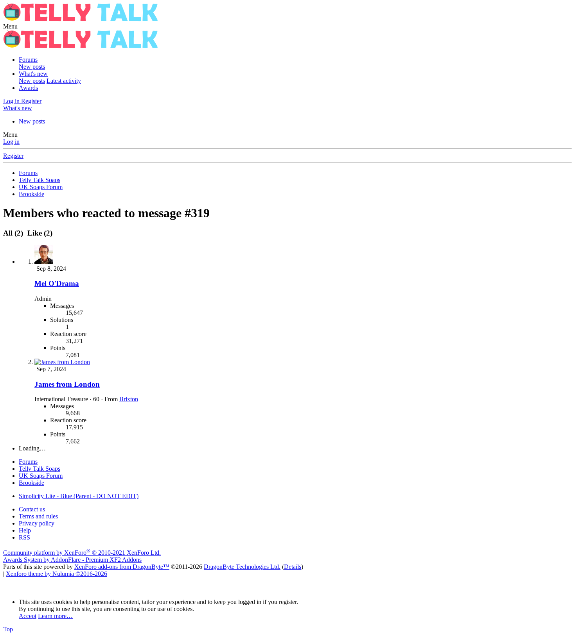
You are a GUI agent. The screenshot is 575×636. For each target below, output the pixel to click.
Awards (28, 87)
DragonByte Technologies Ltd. (242, 566)
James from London (67, 384)
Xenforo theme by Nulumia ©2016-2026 (56, 573)
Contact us (32, 509)
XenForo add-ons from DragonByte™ (121, 566)
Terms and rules (38, 516)
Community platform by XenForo (82, 552)
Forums (28, 59)
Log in (11, 141)
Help (25, 530)
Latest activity (64, 80)
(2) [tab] (14, 233)
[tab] (38, 233)
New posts (32, 66)
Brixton (128, 399)
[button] (10, 26)
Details (292, 566)
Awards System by (72, 559)
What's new (33, 73)
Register (13, 155)
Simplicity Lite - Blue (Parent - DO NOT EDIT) (78, 496)
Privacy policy (36, 523)
